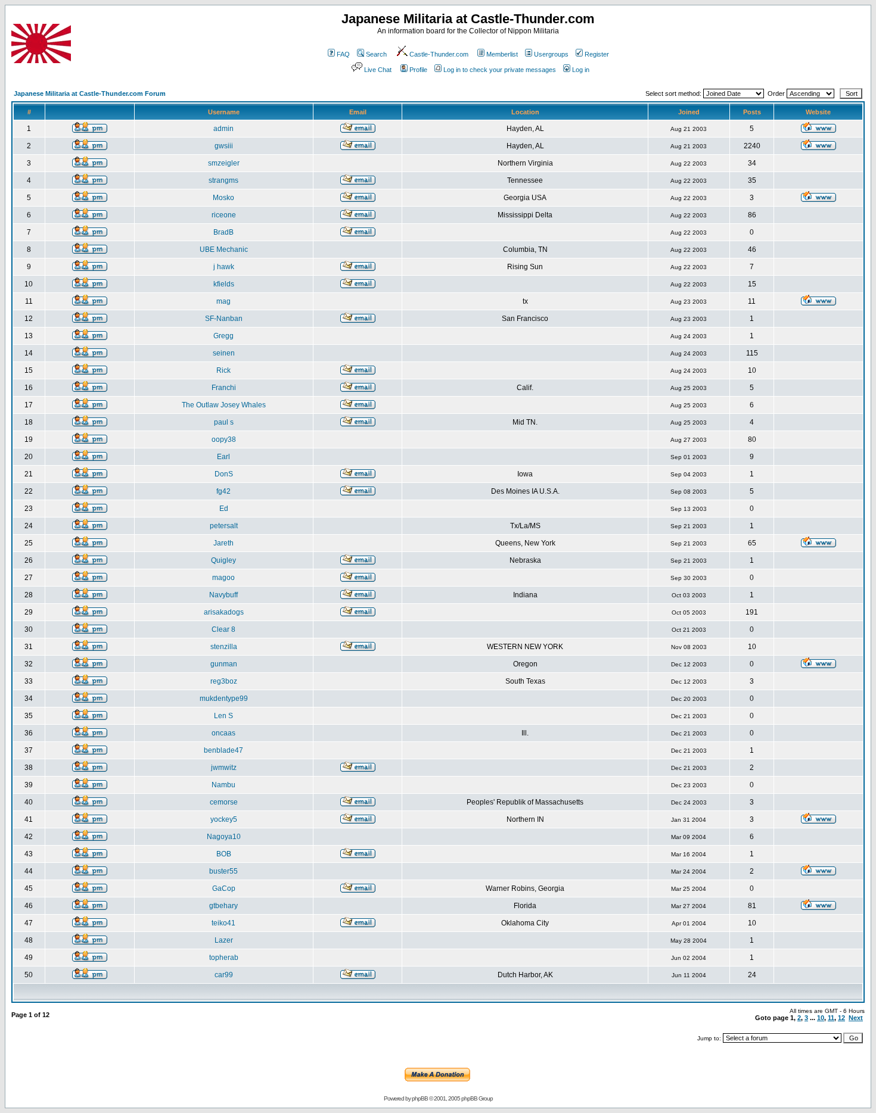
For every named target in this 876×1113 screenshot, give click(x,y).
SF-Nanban (224, 318)
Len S (223, 716)
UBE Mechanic (224, 249)
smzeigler (224, 163)
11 (831, 1017)
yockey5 (223, 819)
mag (223, 301)
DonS (224, 474)
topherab (223, 957)
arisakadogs (224, 612)
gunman (223, 664)
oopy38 (224, 439)
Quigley (223, 560)
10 (820, 1017)
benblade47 (223, 750)
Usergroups (551, 54)
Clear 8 (223, 629)
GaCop (223, 888)
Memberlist (502, 54)
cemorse (224, 802)
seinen (224, 353)
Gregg (223, 336)
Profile (418, 69)
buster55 (223, 871)
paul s (224, 422)
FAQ (343, 54)
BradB (223, 232)
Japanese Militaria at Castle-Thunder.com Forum (90, 93)
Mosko (223, 198)
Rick (223, 370)
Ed (223, 508)
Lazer (224, 940)
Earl (223, 457)
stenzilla (223, 647)
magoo (223, 577)
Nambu (223, 785)
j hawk (223, 267)
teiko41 (223, 923)
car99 (224, 975)
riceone (224, 215)
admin (223, 128)
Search (376, 54)
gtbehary (223, 906)
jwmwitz (224, 767)
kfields (223, 284)
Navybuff (223, 595)
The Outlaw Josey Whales (224, 405)
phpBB (420, 1098)
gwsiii (224, 146)
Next (856, 1017)
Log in (580, 69)
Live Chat (378, 69)
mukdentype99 (224, 698)
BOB (223, 854)
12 (841, 1017)
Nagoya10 (224, 837)
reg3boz (223, 681)
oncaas (223, 733)
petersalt (224, 526)
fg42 (223, 491)
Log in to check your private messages (499, 69)
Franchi (224, 388)
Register (597, 54)
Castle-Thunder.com (438, 54)
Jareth (223, 543)
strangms (223, 180)
